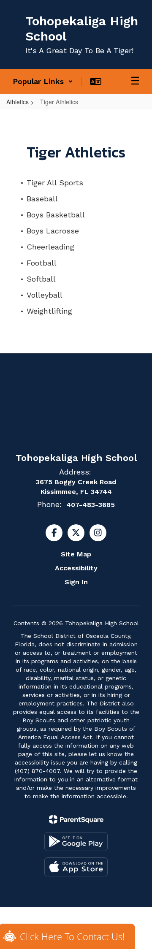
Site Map (76, 554)
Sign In (76, 582)
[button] (42, 81)
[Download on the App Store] (76, 866)
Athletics (17, 102)
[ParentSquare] (76, 819)
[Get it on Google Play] (76, 841)
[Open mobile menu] (135, 81)
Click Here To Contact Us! (72, 936)
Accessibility (76, 568)
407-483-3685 (90, 505)
